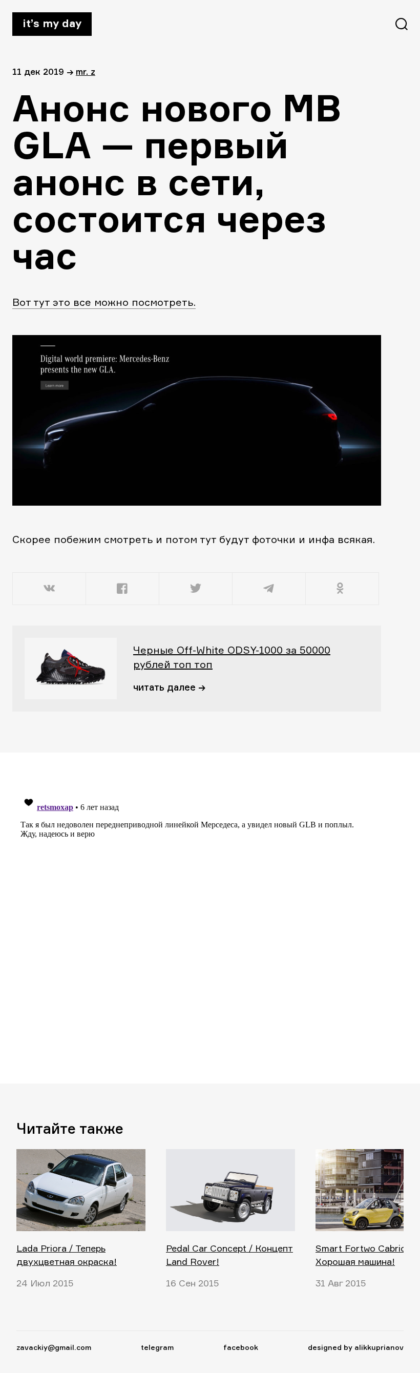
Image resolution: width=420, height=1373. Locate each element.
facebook (240, 1347)
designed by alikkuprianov (356, 1347)
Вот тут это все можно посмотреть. (104, 302)
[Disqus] (190, 917)
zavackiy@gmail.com (53, 1347)
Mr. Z (85, 71)
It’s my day (52, 23)
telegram (157, 1347)
